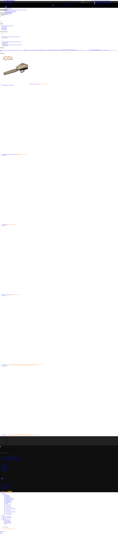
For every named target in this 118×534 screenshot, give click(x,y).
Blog (2, 485)
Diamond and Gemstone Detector (8, 25)
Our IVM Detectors (80, 50)
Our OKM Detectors (9, 3)
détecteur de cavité (13, 50)
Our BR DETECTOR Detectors (11, 0)
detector (2, 50)
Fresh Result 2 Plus (5, 364)
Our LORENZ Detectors (10, 2)
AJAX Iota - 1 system (33, 84)
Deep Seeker (4, 434)
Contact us (4, 488)
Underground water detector (22, 9)
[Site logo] (56, 5)
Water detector (4, 29)
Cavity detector (14, 10)
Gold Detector (8, 7)
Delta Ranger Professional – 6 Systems (8, 154)
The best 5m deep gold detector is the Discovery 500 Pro (12, 41)
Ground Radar (8, 14)
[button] (60, 437)
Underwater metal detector (11, 11)
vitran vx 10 (113, 50)
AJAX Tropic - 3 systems (6, 294)
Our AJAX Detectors (40, 50)
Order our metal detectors (6, 483)
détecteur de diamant (20, 50)
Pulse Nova (4, 224)
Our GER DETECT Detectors (10, 1)
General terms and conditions (7, 486)
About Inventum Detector (6, 487)
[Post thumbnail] (3, 35)
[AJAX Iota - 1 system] (16, 84)
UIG (111, 50)
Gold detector (4, 26)
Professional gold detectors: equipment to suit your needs (12, 44)
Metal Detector (9, 6)
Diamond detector (9, 8)
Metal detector (4, 28)
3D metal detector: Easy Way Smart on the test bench (11, 36)
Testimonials (4, 484)
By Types (5, 5)
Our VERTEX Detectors (9, 4)
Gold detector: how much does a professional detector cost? (12, 460)
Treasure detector (9, 13)
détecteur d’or (6, 50)
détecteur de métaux (29, 50)
